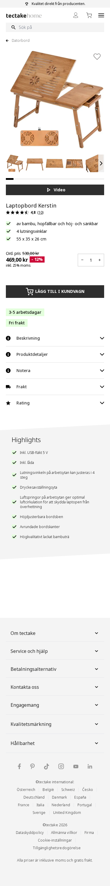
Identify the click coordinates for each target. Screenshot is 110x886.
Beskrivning (28, 338)
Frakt (21, 386)
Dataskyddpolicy (30, 832)
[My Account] (75, 15)
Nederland (61, 804)
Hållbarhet (23, 743)
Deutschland (34, 797)
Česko (87, 789)
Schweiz (68, 789)
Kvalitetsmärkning (31, 724)
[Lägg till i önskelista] (97, 56)
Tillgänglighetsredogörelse (56, 847)
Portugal (84, 804)
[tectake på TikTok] (46, 766)
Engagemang (25, 705)
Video (59, 190)
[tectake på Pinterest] (32, 766)
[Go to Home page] (24, 15)
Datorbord (21, 40)
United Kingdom (67, 812)
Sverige (39, 812)
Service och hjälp (29, 651)
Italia (40, 804)
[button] (14, 163)
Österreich (26, 789)
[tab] (9, 179)
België (48, 789)
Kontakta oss (25, 687)
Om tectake (23, 633)
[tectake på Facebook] (19, 766)
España (80, 797)
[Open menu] (101, 15)
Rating (23, 403)
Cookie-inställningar (55, 840)
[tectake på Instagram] (61, 766)
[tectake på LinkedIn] (90, 766)
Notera (23, 370)
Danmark (59, 797)
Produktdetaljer (32, 354)
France (23, 804)
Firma (89, 832)
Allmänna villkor (64, 832)
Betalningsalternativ (33, 669)
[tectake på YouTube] (75, 766)
